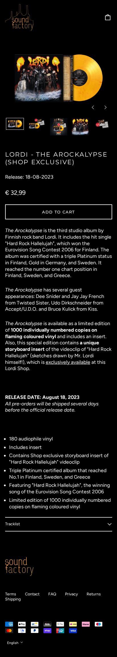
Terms (10, 594)
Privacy (71, 594)
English (13, 643)
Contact (32, 594)
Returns (94, 594)
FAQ (52, 594)
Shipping (13, 599)
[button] (107, 17)
